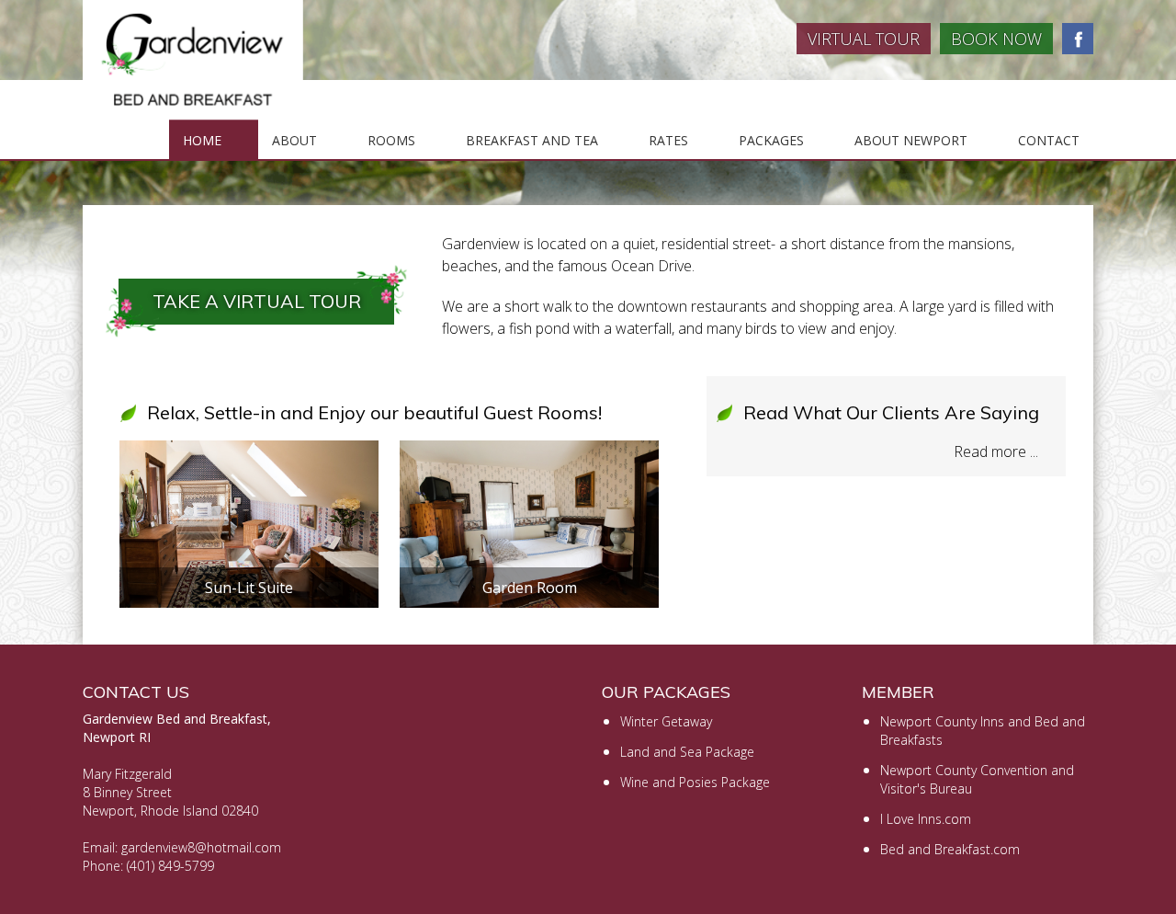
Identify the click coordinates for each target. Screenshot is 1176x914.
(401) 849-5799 (170, 865)
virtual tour (864, 39)
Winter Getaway (666, 721)
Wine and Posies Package (695, 782)
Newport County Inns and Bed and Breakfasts (982, 730)
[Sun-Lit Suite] (249, 451)
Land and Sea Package (687, 751)
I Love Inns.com (925, 819)
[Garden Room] (529, 451)
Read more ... (996, 451)
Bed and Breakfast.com (950, 849)
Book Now (996, 39)
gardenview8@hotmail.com (201, 847)
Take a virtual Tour (257, 301)
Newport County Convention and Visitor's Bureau (977, 779)
